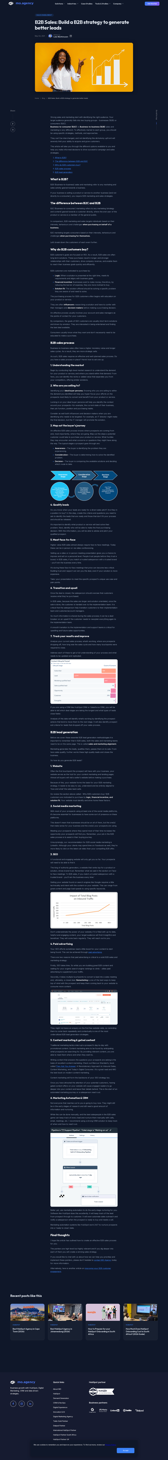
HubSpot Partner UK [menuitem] (61, 1439)
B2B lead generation (63, 172)
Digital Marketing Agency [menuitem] (63, 1416)
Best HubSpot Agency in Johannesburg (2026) (61, 1330)
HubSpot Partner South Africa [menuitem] (64, 1435)
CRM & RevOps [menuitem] (59, 1403)
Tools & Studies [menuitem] (101, 4)
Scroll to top (157, 115)
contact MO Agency (102, 1260)
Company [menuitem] (117, 4)
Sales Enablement (44, 15)
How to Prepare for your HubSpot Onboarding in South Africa (101, 1331)
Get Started (152, 4)
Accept (125, 1450)
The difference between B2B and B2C (71, 161)
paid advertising (95, 952)
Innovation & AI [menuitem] (59, 1412)
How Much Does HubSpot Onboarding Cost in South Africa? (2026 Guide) (137, 1331)
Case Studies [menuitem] (86, 4)
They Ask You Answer (66, 1066)
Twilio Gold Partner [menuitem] (60, 1421)
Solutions (59, 4)
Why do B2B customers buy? (67, 165)
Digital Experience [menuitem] (60, 1407)
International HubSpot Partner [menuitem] (64, 1430)
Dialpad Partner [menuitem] (59, 1426)
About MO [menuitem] (57, 1389)
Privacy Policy (110, 1445)
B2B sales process (63, 168)
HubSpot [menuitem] (56, 1394)
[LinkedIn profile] (71, 36)
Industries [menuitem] (71, 4)
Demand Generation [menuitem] (61, 1398)
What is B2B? (61, 157)
